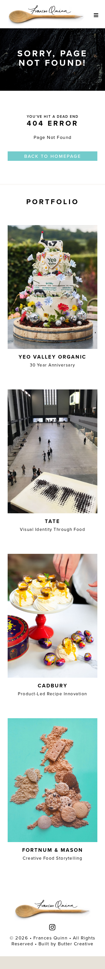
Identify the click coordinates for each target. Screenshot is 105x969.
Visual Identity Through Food (52, 529)
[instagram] (52, 927)
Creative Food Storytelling (52, 858)
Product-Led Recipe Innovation (52, 694)
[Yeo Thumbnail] (52, 227)
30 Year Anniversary (52, 365)
